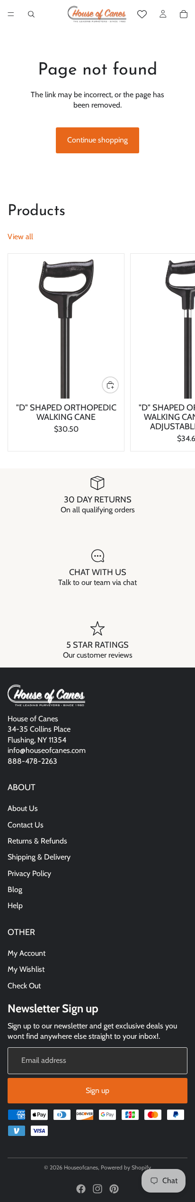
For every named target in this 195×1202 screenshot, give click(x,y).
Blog (15, 889)
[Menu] (11, 14)
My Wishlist (26, 969)
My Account (26, 953)
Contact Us (26, 824)
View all (20, 236)
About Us (23, 808)
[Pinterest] (114, 1188)
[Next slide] (177, 352)
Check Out (24, 985)
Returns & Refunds (37, 840)
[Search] (31, 14)
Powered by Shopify (126, 1167)
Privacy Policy (29, 873)
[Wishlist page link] (142, 14)
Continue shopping (97, 139)
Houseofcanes (81, 1167)
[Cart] (183, 14)
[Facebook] (81, 1188)
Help (15, 906)
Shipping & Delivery (39, 857)
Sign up (97, 1090)
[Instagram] (97, 1188)
